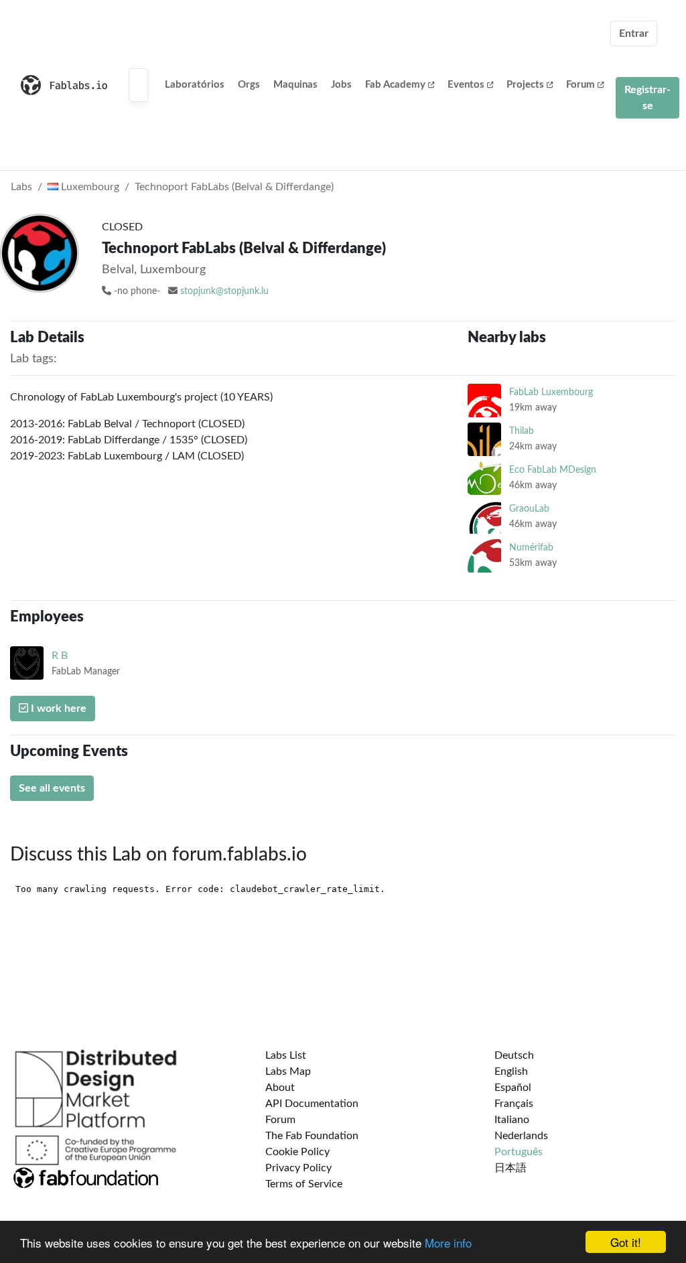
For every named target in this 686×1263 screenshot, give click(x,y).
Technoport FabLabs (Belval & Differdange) (234, 186)
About (280, 1087)
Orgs (249, 85)
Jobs (341, 85)
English (511, 1071)
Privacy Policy (298, 1168)
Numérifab (531, 547)
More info (448, 1242)
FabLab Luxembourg (551, 392)
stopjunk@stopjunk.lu (224, 291)
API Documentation (311, 1103)
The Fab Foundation (311, 1135)
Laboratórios (194, 85)
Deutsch (514, 1055)
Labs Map (288, 1071)
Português (518, 1151)
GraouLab (529, 509)
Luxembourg (88, 186)
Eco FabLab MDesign (552, 470)
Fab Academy (395, 85)
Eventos (466, 85)
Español (512, 1087)
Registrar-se (647, 97)
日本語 (510, 1168)
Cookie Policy (297, 1151)
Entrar (633, 33)
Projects (525, 85)
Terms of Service (303, 1184)
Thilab (521, 431)
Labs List (285, 1055)
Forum (580, 85)
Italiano (511, 1119)
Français (513, 1103)
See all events (52, 788)
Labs (21, 186)
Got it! (625, 1242)
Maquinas (295, 85)
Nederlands (521, 1135)
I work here (57, 708)
